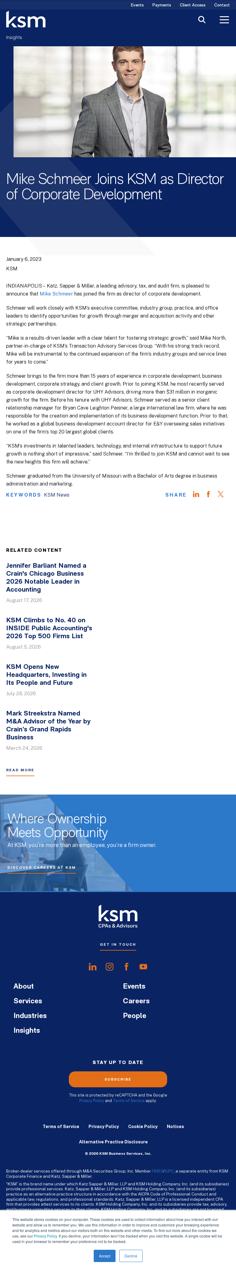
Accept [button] (104, 1255)
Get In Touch (118, 944)
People (134, 1016)
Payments (161, 5)
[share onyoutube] (143, 967)
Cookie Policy (143, 1126)
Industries (30, 1016)
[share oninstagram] (109, 967)
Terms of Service (129, 1100)
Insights (14, 37)
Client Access (193, 5)
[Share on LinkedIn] (199, 495)
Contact (222, 5)
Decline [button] (130, 1255)
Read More (20, 770)
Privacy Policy (45, 1235)
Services (28, 1001)
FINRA (157, 1171)
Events (137, 5)
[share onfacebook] (126, 967)
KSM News (56, 495)
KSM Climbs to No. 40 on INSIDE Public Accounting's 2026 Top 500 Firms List (49, 628)
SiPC (169, 1171)
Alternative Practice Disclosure (113, 1141)
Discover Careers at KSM (41, 867)
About (24, 986)
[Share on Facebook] (211, 495)
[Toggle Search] (202, 20)
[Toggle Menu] (224, 20)
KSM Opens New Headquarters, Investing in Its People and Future (46, 675)
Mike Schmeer (56, 294)
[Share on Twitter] (224, 495)
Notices (175, 1126)
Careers (136, 1001)
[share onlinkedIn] (92, 967)
